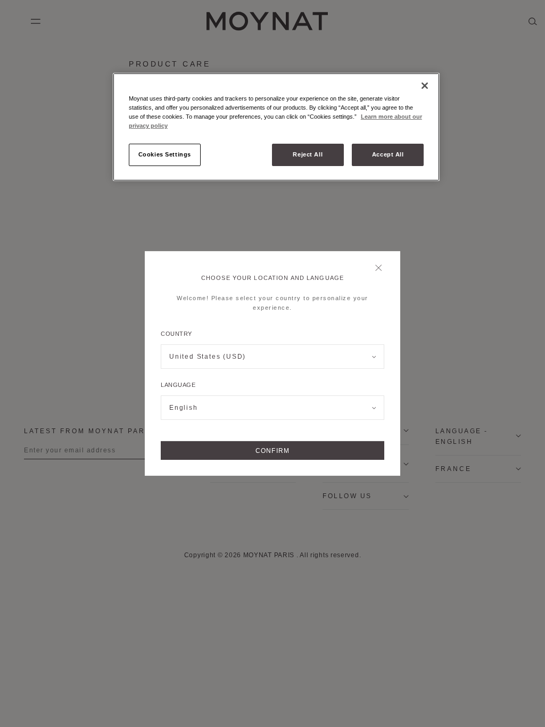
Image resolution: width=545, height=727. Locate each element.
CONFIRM (272, 451)
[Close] (381, 269)
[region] (276, 127)
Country (176, 334)
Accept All (388, 154)
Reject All (308, 154)
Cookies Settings (164, 154)
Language (178, 385)
